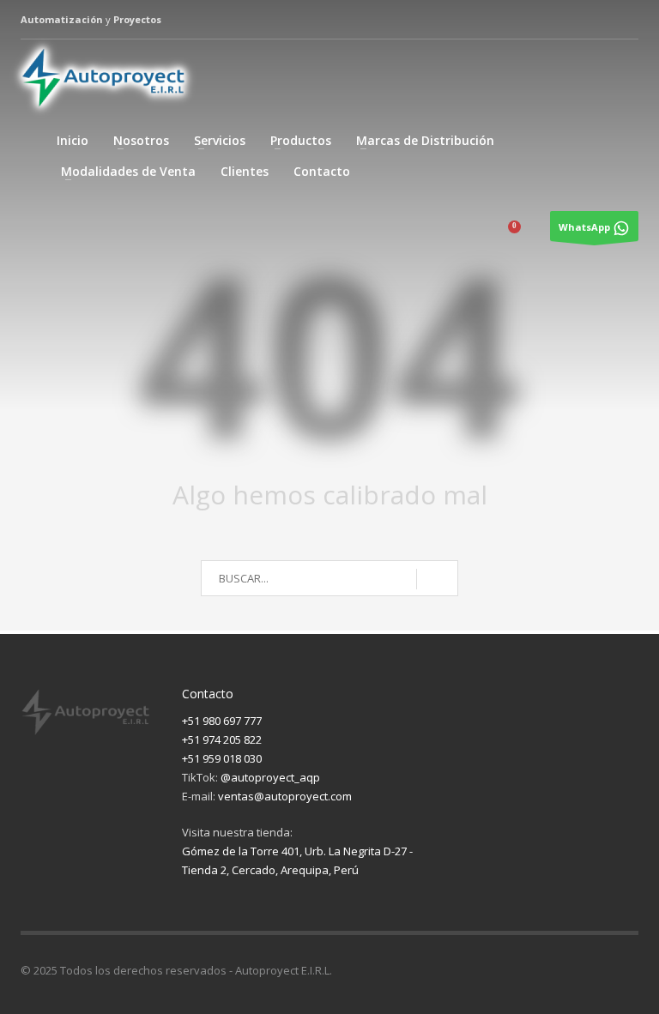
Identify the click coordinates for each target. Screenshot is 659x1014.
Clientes (245, 171)
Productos (300, 140)
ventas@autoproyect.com (285, 796)
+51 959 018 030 (222, 758)
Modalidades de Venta (128, 171)
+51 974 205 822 (222, 739)
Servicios (219, 140)
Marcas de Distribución (425, 140)
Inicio (72, 140)
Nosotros (141, 140)
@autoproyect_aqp (270, 777)
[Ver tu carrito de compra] (525, 231)
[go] (437, 579)
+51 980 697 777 (222, 720)
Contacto (321, 171)
